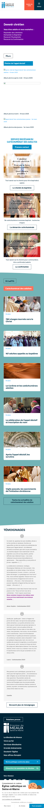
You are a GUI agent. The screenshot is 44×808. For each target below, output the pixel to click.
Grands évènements (12, 748)
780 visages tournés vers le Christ (19, 320)
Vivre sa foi (9, 741)
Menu (39, 6)
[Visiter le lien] (22, 177)
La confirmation (22, 267)
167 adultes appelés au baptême (22, 353)
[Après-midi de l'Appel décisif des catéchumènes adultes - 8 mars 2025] (22, 72)
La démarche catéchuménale (22, 227)
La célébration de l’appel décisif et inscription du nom (21, 421)
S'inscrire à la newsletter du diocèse (20, 768)
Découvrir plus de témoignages (22, 705)
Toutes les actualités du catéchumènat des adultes (22, 501)
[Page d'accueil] (8, 5)
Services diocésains (12, 745)
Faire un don (29, 5)
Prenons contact (22, 147)
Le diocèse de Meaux (13, 737)
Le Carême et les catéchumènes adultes (22, 387)
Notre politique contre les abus (17, 762)
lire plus (8, 314)
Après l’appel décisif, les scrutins (18, 455)
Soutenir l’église (11, 752)
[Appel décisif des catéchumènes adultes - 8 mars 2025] (22, 83)
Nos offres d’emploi (12, 755)
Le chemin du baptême (22, 188)
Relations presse (13, 719)
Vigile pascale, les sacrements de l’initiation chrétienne (21, 490)
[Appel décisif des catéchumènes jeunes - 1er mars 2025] (22, 121)
